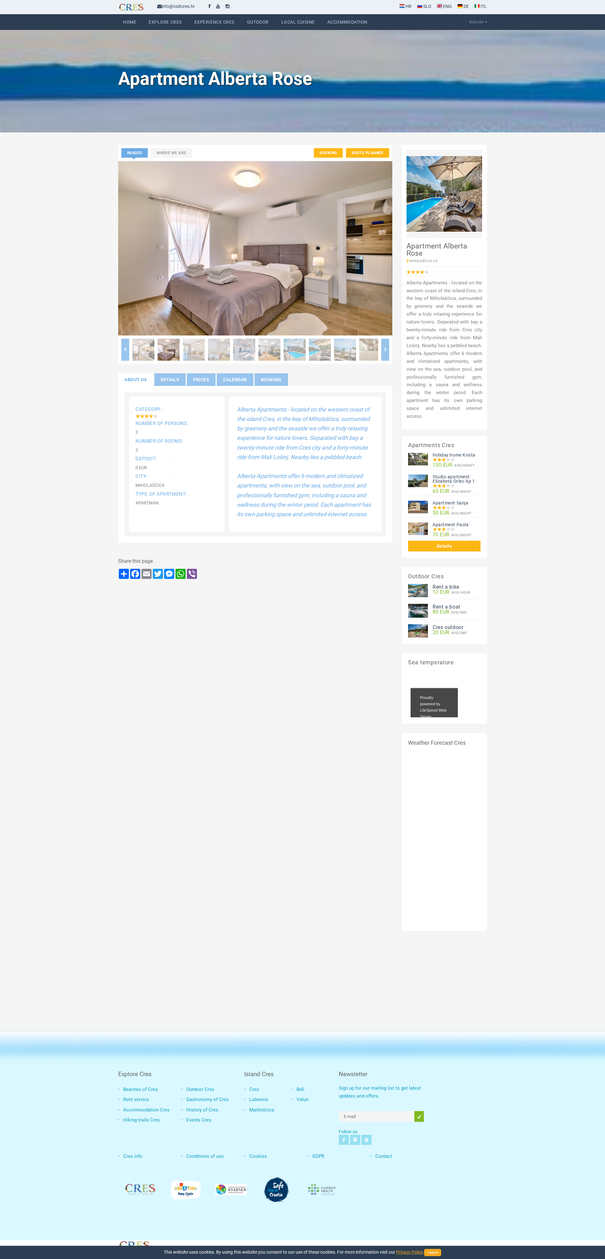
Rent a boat (446, 607)
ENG (447, 6)
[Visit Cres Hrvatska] (134, 1244)
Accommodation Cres (146, 1110)
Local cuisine (298, 22)
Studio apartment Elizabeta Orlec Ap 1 (454, 479)
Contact (383, 1156)
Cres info (132, 1156)
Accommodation (347, 22)
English (476, 22)
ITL (483, 6)
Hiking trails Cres (141, 1120)
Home (129, 22)
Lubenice (258, 1099)
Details (444, 546)
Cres (254, 1089)
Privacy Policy (409, 1252)
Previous (125, 350)
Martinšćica (261, 1110)
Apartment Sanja (450, 502)
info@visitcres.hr (178, 6)
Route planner (367, 152)
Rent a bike (446, 587)
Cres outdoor (448, 627)
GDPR (318, 1156)
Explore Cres (165, 22)
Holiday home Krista (454, 455)
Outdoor (258, 22)
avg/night (454, 465)
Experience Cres (214, 22)
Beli (300, 1089)
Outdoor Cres (200, 1089)
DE (466, 6)
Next (385, 350)
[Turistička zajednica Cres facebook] (209, 6)
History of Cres (202, 1110)
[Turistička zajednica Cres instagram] (227, 6)
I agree (432, 1252)
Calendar (235, 379)
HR (408, 6)
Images (134, 152)
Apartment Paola (451, 524)
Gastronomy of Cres (207, 1099)
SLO (426, 6)
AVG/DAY (450, 612)
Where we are (171, 152)
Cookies (258, 1156)
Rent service (136, 1099)
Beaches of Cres (140, 1089)
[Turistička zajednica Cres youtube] (218, 6)
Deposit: (146, 459)
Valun (302, 1099)
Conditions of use (205, 1156)
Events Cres (198, 1120)
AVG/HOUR (451, 592)
